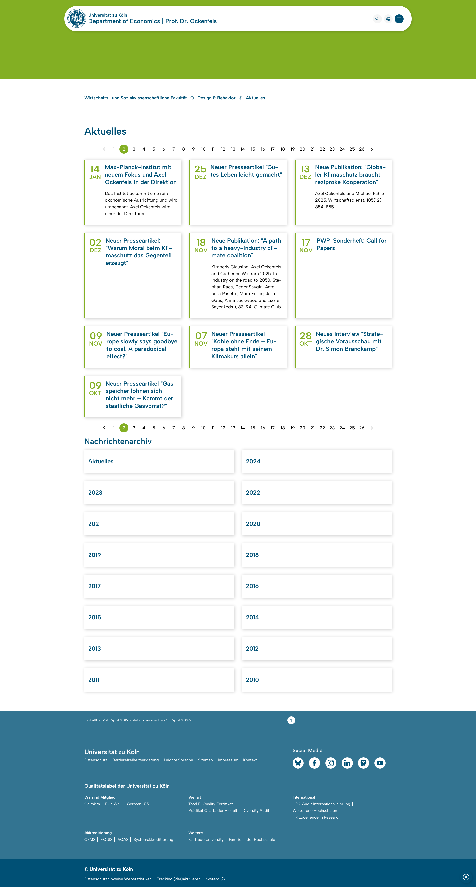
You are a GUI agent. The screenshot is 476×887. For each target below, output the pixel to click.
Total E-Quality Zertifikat (210, 804)
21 (312, 149)
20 (302, 149)
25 (352, 149)
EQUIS (106, 839)
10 (203, 149)
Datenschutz (95, 760)
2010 (252, 679)
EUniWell (113, 804)
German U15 (138, 804)
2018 (252, 554)
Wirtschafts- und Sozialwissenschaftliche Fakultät (136, 98)
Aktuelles (255, 98)
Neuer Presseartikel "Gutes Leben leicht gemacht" (246, 171)
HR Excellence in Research (317, 817)
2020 (253, 523)
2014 (252, 617)
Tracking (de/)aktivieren (179, 879)
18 (283, 149)
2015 (94, 617)
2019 (94, 554)
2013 (94, 648)
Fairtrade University (206, 839)
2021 (94, 523)
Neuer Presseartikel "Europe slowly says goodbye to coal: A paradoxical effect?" (141, 345)
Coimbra (92, 804)
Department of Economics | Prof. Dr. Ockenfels (152, 21)
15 (253, 149)
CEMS (89, 839)
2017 (94, 586)
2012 (252, 648)
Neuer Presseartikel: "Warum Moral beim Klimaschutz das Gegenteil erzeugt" (139, 251)
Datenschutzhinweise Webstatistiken (118, 879)
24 (342, 149)
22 (322, 149)
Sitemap (205, 760)
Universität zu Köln (122, 15)
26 (362, 149)
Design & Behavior (217, 98)
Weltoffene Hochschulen (315, 810)
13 (233, 149)
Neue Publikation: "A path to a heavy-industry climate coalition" (246, 248)
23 (332, 149)
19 (293, 149)
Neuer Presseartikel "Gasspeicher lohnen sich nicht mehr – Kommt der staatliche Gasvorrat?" (141, 394)
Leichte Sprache (178, 760)
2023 (95, 492)
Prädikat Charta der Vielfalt (212, 810)
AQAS (123, 839)
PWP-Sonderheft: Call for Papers (352, 244)
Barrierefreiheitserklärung (135, 760)
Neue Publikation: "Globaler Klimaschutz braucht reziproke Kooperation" (350, 175)
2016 (252, 586)
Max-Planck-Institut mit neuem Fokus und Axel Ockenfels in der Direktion (141, 175)
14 (243, 149)
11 (213, 149)
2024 (253, 461)
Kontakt (250, 760)
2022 (253, 492)
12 (223, 149)
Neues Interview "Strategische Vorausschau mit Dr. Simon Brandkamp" (349, 341)
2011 (93, 679)
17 (273, 149)
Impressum (228, 760)
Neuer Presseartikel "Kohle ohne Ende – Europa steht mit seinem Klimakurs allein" (244, 345)
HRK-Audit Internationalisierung (321, 804)
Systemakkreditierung (153, 839)
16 (263, 149)
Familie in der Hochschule (252, 839)
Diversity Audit (255, 810)
